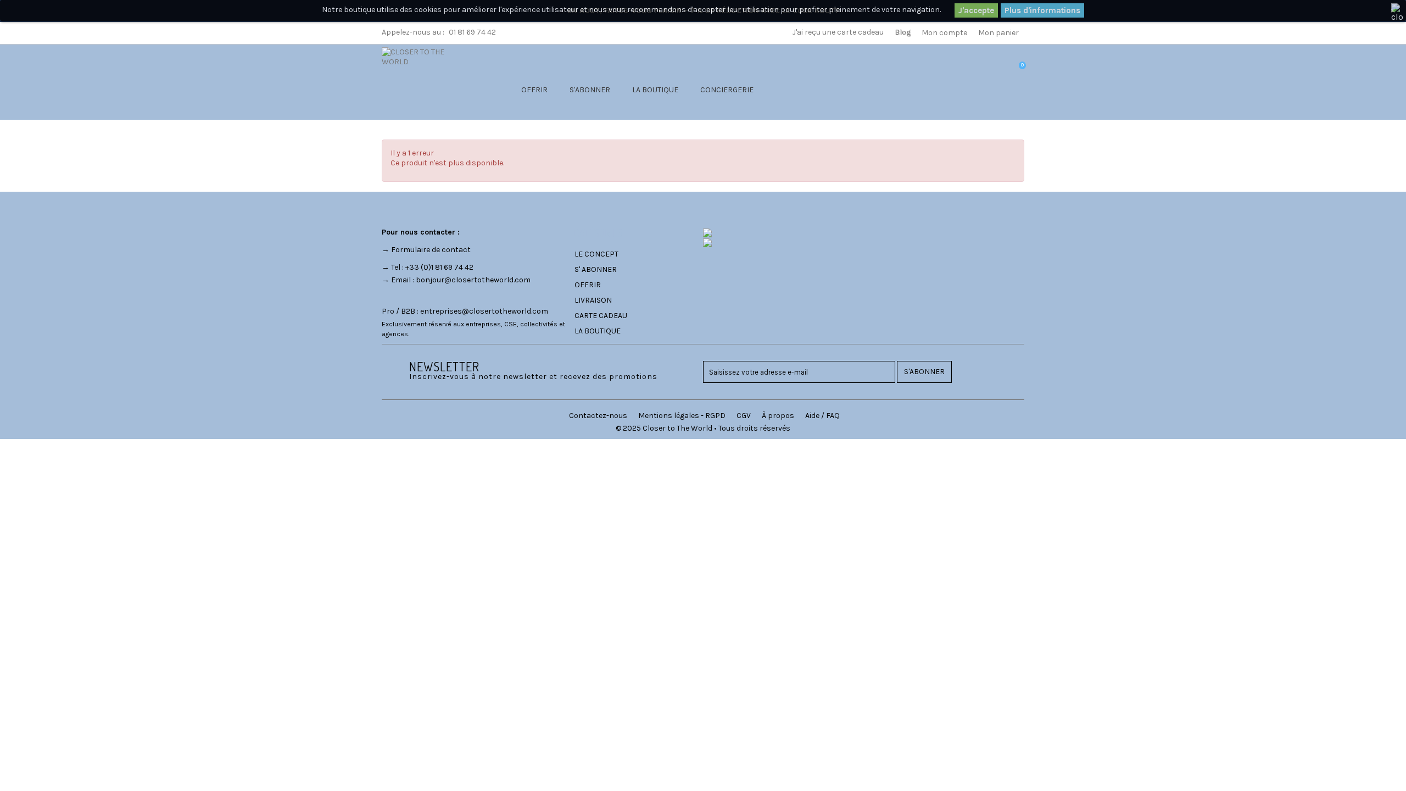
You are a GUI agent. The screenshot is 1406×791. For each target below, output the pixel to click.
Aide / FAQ (822, 415)
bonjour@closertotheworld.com (473, 280)
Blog (903, 32)
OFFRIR (534, 89)
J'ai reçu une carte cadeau (838, 32)
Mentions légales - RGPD (682, 415)
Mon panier (998, 32)
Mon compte (944, 32)
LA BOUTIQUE (655, 89)
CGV (744, 415)
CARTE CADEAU (600, 315)
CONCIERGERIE (727, 89)
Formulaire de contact (431, 249)
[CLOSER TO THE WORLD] (427, 78)
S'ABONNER (590, 89)
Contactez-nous (598, 415)
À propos (778, 415)
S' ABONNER (595, 269)
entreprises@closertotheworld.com (484, 311)
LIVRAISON (593, 300)
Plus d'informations (1042, 10)
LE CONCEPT (596, 254)
